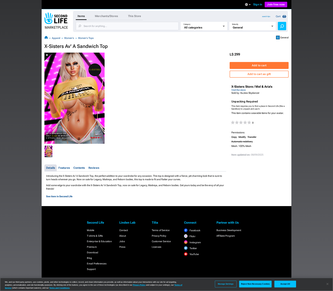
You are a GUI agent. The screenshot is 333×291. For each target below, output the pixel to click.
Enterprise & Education (99, 241)
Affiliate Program (225, 235)
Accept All (285, 284)
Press (122, 247)
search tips (266, 16)
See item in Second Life (59, 196)
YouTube (194, 254)
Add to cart (259, 65)
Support (91, 269)
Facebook (194, 230)
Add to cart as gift (259, 74)
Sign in (257, 4)
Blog (89, 258)
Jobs (122, 241)
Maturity (235, 24)
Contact (123, 230)
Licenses (156, 247)
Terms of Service (160, 230)
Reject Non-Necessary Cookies (255, 284)
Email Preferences (96, 263)
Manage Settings (225, 284)
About (122, 235)
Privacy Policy (159, 235)
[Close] (327, 284)
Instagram (195, 242)
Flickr (192, 236)
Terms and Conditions (59, 288)
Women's (69, 38)
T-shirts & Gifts (95, 235)
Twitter (193, 248)
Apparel (56, 38)
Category (186, 24)
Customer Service (161, 241)
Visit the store (238, 90)
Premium (92, 247)
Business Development (228, 230)
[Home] (46, 38)
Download (92, 252)
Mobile (90, 230)
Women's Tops (86, 38)
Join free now (276, 4)
